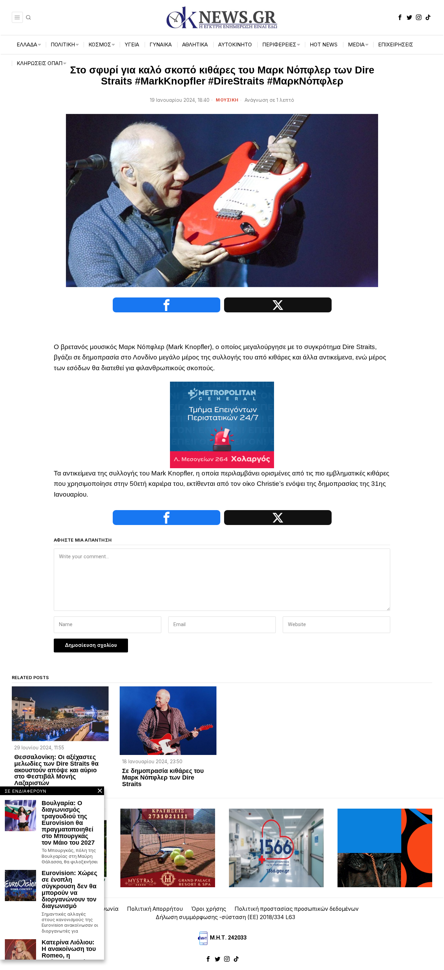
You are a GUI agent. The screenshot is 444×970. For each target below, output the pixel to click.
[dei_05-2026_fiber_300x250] (385, 847)
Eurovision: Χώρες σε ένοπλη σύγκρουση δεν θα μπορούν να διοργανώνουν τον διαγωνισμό (69, 889)
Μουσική (227, 100)
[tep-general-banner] (222, 424)
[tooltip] (400, 17)
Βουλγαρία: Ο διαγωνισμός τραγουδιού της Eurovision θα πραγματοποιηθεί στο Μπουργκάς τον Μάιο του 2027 (68, 823)
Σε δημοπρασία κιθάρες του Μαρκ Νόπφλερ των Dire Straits (163, 777)
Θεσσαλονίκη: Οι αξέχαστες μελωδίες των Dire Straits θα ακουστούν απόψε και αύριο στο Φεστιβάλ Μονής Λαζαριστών (56, 770)
